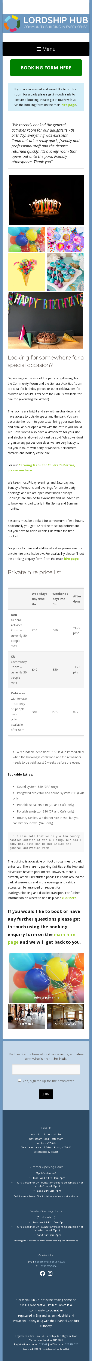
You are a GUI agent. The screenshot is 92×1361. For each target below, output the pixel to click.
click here (69, 898)
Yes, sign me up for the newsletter (48, 1081)
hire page (71, 559)
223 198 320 (71, 1344)
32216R (43, 1344)
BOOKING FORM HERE (46, 67)
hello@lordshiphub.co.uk (50, 1261)
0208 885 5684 (48, 1266)
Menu (49, 48)
